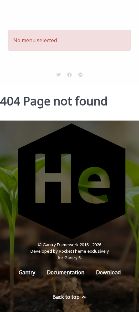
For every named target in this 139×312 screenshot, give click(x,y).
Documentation (65, 272)
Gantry (27, 272)
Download (108, 272)
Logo (71, 10)
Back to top (66, 296)
